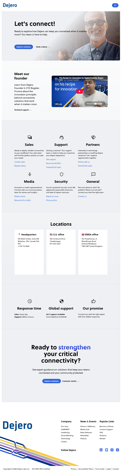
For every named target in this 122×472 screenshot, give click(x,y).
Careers (64, 441)
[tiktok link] (117, 449)
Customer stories (69, 381)
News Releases (86, 432)
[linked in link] (101, 449)
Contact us (82, 196)
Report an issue (52, 196)
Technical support (21, 110)
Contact (116, 469)
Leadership (65, 432)
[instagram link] (112, 449)
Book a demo (41, 47)
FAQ (101, 432)
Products (103, 435)
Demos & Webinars (87, 426)
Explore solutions (23, 47)
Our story (64, 426)
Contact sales (19, 162)
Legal (108, 469)
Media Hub (84, 429)
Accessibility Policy (85, 469)
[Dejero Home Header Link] (32, 5)
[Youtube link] (106, 449)
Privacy (73, 469)
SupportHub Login (53, 167)
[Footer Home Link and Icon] (17, 426)
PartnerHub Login (85, 166)
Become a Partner (107, 426)
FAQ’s (58, 163)
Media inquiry (19, 196)
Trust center (99, 469)
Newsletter (84, 435)
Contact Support (106, 429)
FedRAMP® (65, 429)
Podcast (83, 438)
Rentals (102, 438)
